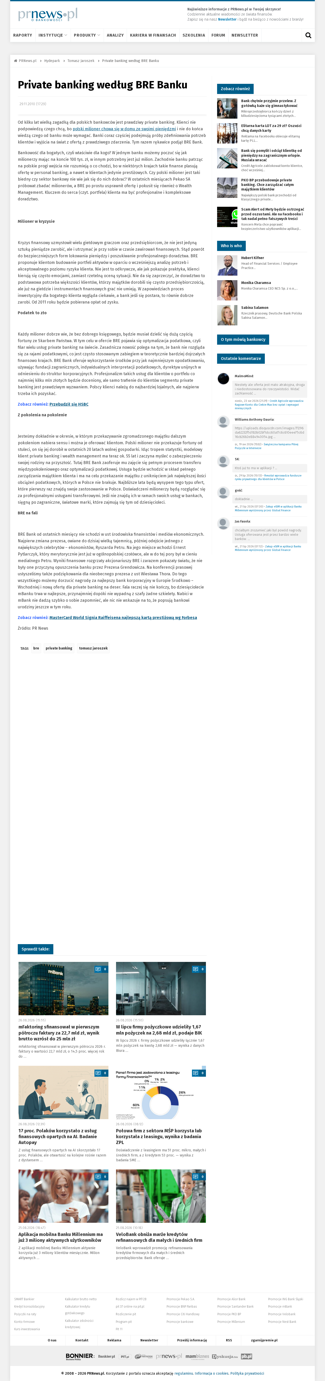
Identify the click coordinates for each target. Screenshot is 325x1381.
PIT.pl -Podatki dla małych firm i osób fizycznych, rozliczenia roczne (125, 1356)
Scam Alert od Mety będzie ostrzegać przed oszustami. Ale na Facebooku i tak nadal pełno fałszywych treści (272, 214)
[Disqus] (112, 732)
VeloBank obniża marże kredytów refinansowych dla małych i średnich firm (159, 1237)
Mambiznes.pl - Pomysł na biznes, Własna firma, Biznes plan (197, 1356)
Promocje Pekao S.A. (181, 1299)
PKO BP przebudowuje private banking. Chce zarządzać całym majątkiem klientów (267, 185)
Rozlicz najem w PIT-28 (131, 1299)
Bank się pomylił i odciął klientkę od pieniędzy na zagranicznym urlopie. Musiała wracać (271, 155)
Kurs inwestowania (27, 1329)
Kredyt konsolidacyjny (29, 1306)
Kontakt (81, 1340)
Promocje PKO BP (229, 1314)
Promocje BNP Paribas (182, 1306)
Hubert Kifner (252, 258)
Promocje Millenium (231, 1322)
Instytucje (51, 35)
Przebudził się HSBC (69, 404)
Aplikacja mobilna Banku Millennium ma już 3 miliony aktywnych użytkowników (61, 1237)
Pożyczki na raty (25, 1314)
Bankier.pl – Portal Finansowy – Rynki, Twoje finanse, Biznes (106, 1356)
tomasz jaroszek (93, 648)
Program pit (124, 1322)
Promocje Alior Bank (231, 1299)
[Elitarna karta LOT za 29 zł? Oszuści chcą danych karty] (227, 133)
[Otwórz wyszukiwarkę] (308, 35)
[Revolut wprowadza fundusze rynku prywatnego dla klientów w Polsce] (223, 461)
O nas (52, 1340)
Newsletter (245, 35)
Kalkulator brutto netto (81, 1299)
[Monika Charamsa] (227, 290)
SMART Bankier (24, 1299)
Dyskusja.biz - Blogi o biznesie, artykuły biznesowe (225, 1356)
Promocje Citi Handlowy (183, 1314)
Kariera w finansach (153, 35)
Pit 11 (119, 1329)
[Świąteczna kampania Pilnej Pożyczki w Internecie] (223, 421)
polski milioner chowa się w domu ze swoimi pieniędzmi (124, 128)
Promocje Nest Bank (282, 1322)
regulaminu (183, 1373)
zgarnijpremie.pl (264, 1340)
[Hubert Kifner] (227, 265)
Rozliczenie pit (126, 1314)
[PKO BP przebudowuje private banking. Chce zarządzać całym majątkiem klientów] (227, 187)
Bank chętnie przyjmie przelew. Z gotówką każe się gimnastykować (269, 103)
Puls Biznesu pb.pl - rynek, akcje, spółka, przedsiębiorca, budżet (246, 1356)
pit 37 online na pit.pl (130, 1306)
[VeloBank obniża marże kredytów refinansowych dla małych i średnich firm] (161, 1196)
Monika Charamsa (256, 283)
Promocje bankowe (180, 1322)
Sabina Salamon (254, 308)
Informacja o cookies (212, 1373)
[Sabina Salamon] (227, 314)
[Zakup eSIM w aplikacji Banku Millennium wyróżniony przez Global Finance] (223, 492)
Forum (218, 35)
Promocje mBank (280, 1306)
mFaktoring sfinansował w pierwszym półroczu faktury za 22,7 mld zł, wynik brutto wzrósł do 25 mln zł (59, 1033)
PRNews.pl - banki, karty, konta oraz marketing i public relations (169, 1356)
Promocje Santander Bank (235, 1306)
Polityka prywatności (247, 1373)
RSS (229, 1340)
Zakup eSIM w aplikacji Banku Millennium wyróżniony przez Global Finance (268, 508)
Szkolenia (194, 35)
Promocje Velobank (282, 1314)
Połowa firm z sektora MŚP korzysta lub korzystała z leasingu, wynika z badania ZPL (159, 1137)
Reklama (114, 1340)
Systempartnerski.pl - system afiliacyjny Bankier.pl (144, 1356)
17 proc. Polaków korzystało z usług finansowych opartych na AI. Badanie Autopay (58, 1137)
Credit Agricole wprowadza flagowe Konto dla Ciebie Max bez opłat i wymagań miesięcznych (269, 404)
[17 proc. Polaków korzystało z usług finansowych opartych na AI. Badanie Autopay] (63, 1092)
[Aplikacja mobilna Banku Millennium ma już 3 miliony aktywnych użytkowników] (63, 1196)
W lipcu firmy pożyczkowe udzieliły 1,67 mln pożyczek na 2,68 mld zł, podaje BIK (159, 1030)
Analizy (115, 35)
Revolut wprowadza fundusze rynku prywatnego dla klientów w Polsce (268, 477)
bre (36, 648)
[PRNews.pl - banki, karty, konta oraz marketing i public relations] (45, 14)
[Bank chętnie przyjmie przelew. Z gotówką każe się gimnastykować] (227, 108)
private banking (59, 648)
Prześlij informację (192, 1340)
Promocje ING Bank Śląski (285, 1299)
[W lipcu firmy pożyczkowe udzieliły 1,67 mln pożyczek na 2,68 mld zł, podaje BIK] (161, 988)
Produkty (85, 35)
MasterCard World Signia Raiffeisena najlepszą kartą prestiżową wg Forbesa (123, 617)
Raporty (22, 35)
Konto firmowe (24, 1322)
